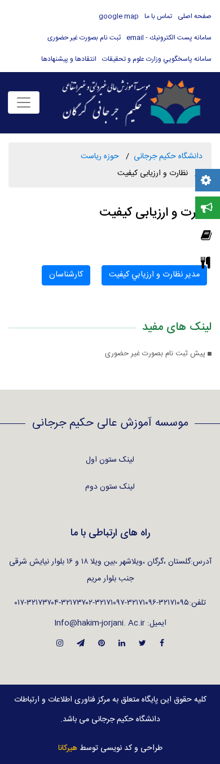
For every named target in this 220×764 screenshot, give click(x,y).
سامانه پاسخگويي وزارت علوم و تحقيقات (157, 59)
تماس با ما (158, 16)
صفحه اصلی (195, 16)
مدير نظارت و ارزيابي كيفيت (154, 275)
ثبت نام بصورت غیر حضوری (84, 37)
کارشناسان (66, 275)
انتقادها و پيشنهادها (68, 59)
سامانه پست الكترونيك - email (169, 37)
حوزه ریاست (100, 156)
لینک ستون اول (110, 459)
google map (119, 16)
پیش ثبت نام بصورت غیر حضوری (156, 354)
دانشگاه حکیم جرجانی (168, 156)
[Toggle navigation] (23, 102)
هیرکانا (67, 748)
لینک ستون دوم (110, 487)
